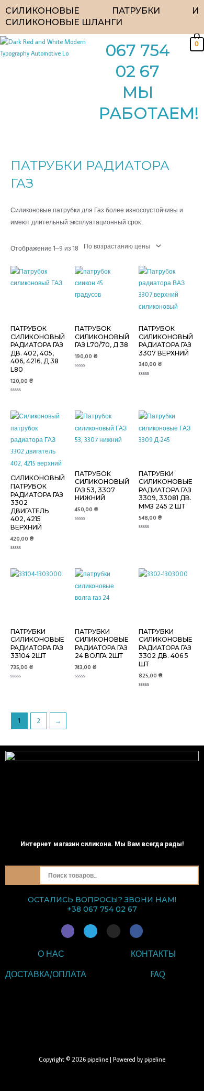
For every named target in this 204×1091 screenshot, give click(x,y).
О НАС (51, 953)
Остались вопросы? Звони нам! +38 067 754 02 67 (102, 904)
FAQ (158, 974)
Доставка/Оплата (45, 974)
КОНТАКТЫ (153, 953)
